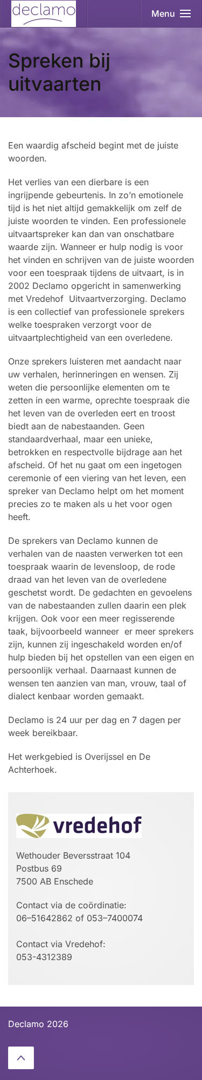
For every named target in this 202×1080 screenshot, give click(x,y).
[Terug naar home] (44, 13)
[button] (171, 13)
